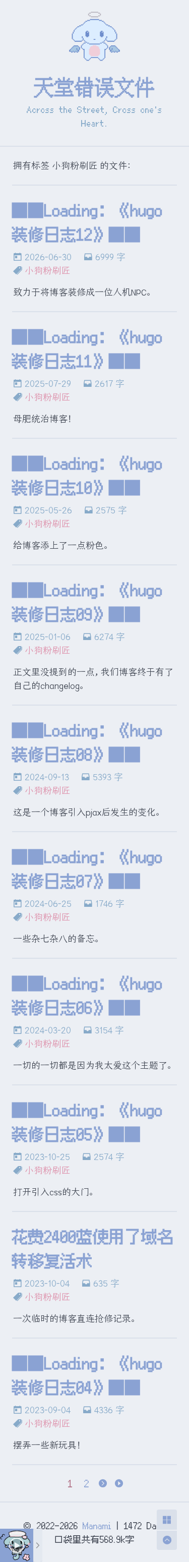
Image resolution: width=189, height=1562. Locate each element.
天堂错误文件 (94, 87)
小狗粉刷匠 (47, 270)
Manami (97, 1525)
